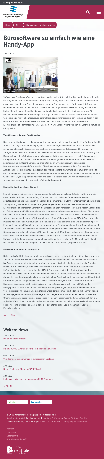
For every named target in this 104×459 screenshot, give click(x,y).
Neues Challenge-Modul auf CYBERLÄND (22, 369)
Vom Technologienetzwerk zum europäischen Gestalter (28, 358)
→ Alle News (9, 386)
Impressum (12, 432)
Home (8, 25)
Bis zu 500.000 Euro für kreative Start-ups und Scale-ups (29, 348)
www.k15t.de (9, 315)
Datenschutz (12, 436)
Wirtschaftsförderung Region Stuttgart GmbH (65, 418)
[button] (17, 402)
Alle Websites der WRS (17, 439)
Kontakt (10, 429)
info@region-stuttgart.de (75, 421)
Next (53, 76)
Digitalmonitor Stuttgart (14, 338)
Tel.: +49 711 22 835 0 (51, 421)
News (18, 25)
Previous (7, 76)
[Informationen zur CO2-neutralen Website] (18, 453)
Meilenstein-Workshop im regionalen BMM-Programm (28, 379)
